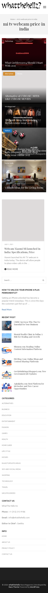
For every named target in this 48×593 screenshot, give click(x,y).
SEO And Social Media (11, 469)
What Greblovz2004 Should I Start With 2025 (24, 64)
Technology (9, 41)
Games (5, 433)
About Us (6, 542)
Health (5, 439)
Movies (19, 74)
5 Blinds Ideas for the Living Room (24, 187)
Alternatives (9, 74)
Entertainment (8, 421)
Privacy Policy (8, 548)
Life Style (6, 451)
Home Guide (9, 163)
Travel (5, 487)
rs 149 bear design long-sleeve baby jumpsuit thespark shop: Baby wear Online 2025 (22, 152)
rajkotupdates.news (11, 463)
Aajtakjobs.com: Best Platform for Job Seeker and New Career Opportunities (29, 386)
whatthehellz (14, 585)
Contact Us (7, 554)
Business (5, 409)
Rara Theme (14, 587)
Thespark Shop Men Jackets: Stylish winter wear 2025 (20, 121)
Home (4, 536)
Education (6, 415)
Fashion (7, 130)
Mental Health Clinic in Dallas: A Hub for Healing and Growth (28, 335)
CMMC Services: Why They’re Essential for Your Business (27, 323)
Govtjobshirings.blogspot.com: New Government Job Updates (30, 372)
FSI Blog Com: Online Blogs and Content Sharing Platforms (28, 360)
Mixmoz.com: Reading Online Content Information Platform (27, 347)
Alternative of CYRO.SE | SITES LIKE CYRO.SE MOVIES (22, 97)
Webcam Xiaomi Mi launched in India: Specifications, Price (22, 250)
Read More (12, 269)
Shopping (6, 475)
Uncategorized (10, 106)
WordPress (34, 587)
